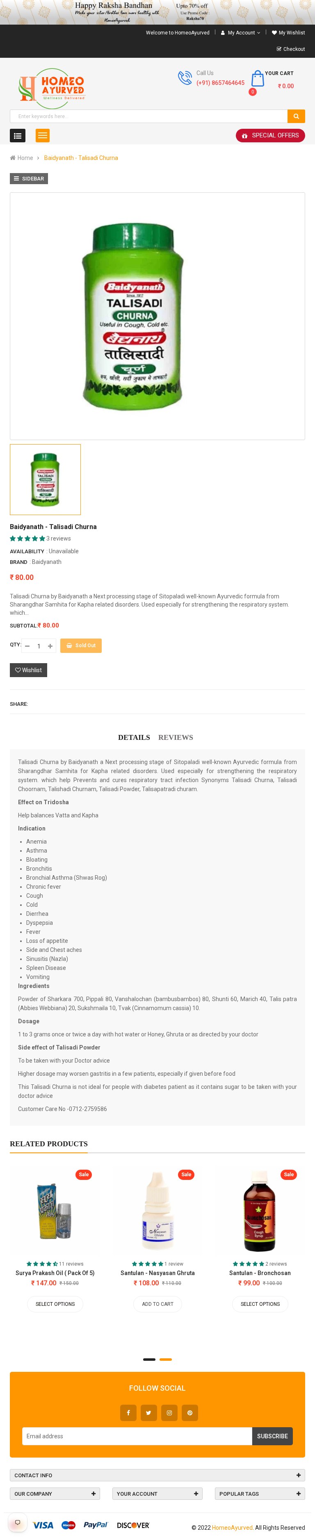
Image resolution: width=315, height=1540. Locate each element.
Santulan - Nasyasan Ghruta (158, 1273)
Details (134, 737)
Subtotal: (24, 626)
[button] (28, 538)
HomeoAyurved (232, 1527)
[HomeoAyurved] (157, 12)
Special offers (275, 135)
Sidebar (32, 179)
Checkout (294, 49)
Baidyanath (47, 562)
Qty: (15, 644)
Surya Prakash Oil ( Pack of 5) (55, 1273)
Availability (27, 551)
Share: (19, 704)
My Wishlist (292, 33)
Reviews (175, 737)
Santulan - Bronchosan (260, 1273)
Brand (18, 562)
